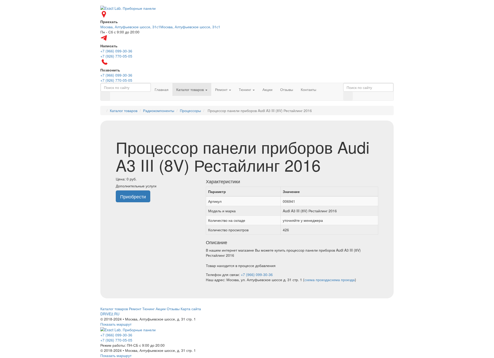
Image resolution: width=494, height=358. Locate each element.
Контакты (308, 89)
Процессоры (190, 110)
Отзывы (286, 89)
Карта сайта (191, 308)
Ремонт (221, 89)
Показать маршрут (115, 324)
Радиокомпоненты (158, 110)
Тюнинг (245, 89)
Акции (267, 89)
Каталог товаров (190, 89)
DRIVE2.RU (109, 313)
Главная (162, 89)
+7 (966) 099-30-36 (257, 274)
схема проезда (317, 279)
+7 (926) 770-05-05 (116, 340)
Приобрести (133, 196)
